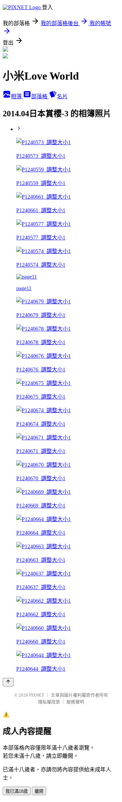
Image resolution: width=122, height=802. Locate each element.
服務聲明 (75, 701)
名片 (62, 96)
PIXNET (36, 695)
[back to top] (8, 682)
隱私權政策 (49, 701)
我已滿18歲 (16, 791)
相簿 (17, 96)
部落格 (40, 96)
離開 (39, 791)
